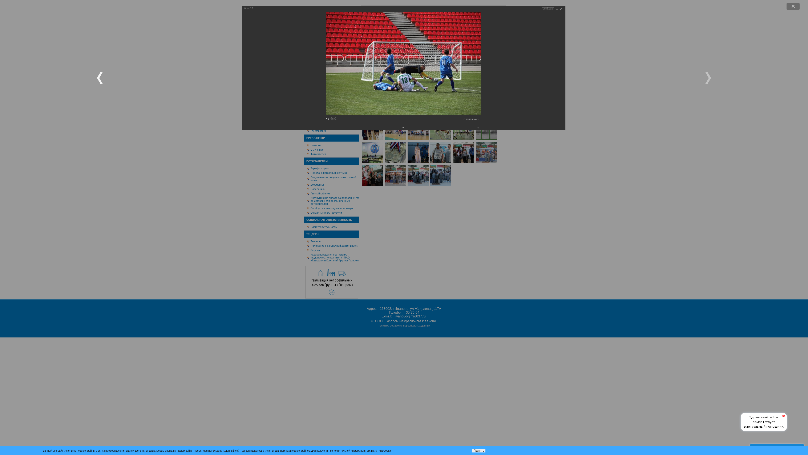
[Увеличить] (557, 9)
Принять (479, 450)
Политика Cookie (381, 450)
